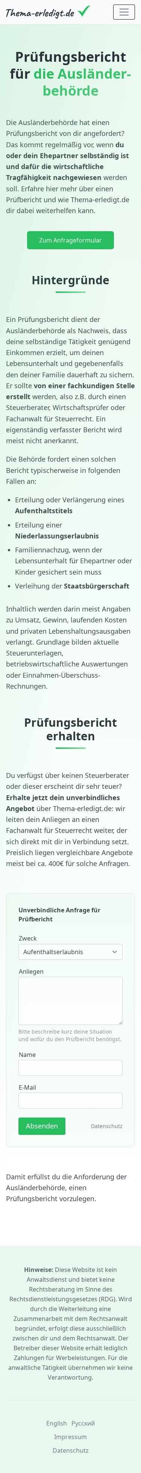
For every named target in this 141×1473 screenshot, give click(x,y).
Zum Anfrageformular (70, 240)
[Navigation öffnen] (124, 12)
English (56, 1423)
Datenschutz (107, 1126)
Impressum (70, 1437)
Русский (83, 1423)
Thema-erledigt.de (100, 199)
